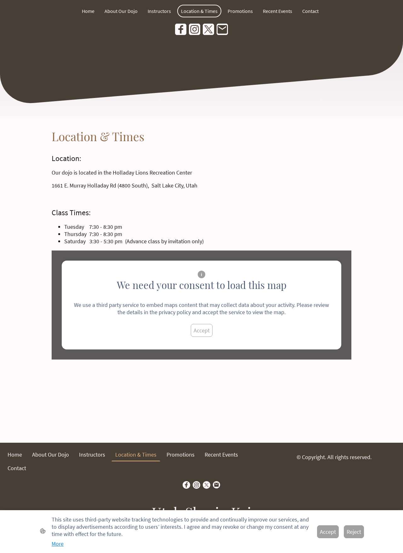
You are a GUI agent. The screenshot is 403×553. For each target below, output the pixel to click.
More (58, 543)
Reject (354, 531)
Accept (202, 330)
